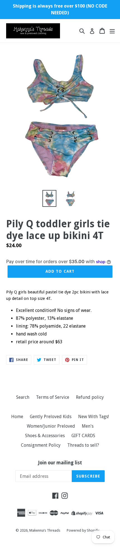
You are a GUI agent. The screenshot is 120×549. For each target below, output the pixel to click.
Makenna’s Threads (45, 530)
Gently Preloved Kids (50, 416)
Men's (87, 426)
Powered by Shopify (83, 530)
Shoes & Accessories (45, 435)
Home (17, 416)
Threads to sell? (83, 445)
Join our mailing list (60, 462)
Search (22, 397)
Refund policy (90, 397)
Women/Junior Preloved (51, 426)
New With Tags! (93, 416)
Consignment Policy (41, 445)
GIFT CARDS (83, 435)
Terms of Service (52, 397)
